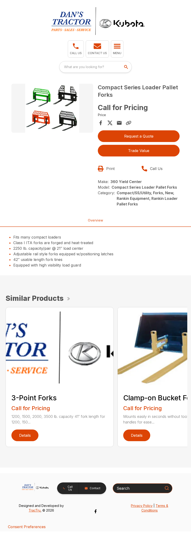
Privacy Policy (142, 506)
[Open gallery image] (52, 108)
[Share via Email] (119, 123)
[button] (76, 49)
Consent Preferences (27, 526)
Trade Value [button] (138, 150)
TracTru (35, 510)
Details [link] (25, 435)
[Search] (167, 488)
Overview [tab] (95, 220)
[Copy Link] (128, 123)
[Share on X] (110, 123)
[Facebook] (95, 511)
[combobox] (95, 67)
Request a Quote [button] (138, 136)
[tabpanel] (52, 109)
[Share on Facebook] (100, 123)
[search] (126, 67)
